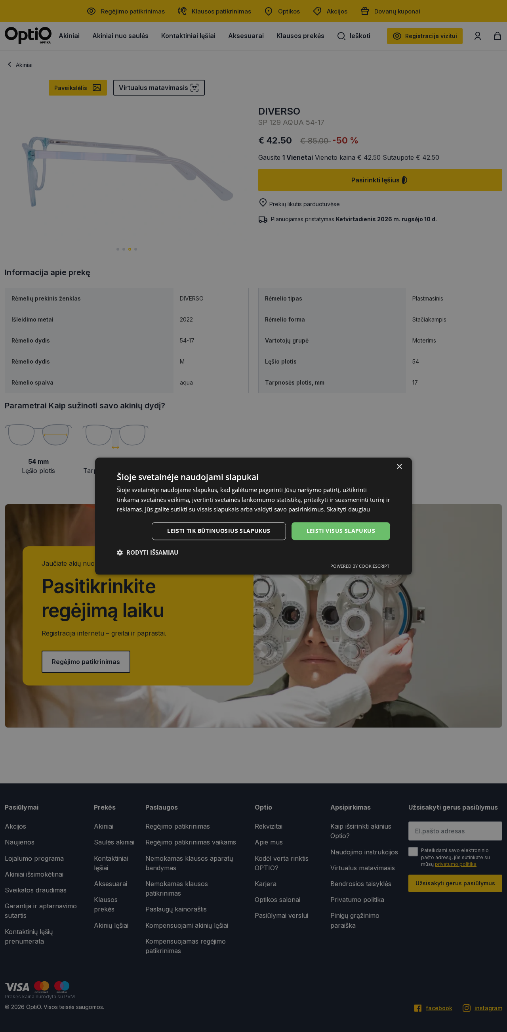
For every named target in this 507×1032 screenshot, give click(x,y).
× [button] (399, 467)
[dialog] (253, 516)
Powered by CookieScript (359, 566)
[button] (147, 552)
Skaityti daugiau (348, 509)
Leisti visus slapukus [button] (341, 530)
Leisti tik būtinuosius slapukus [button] (218, 530)
